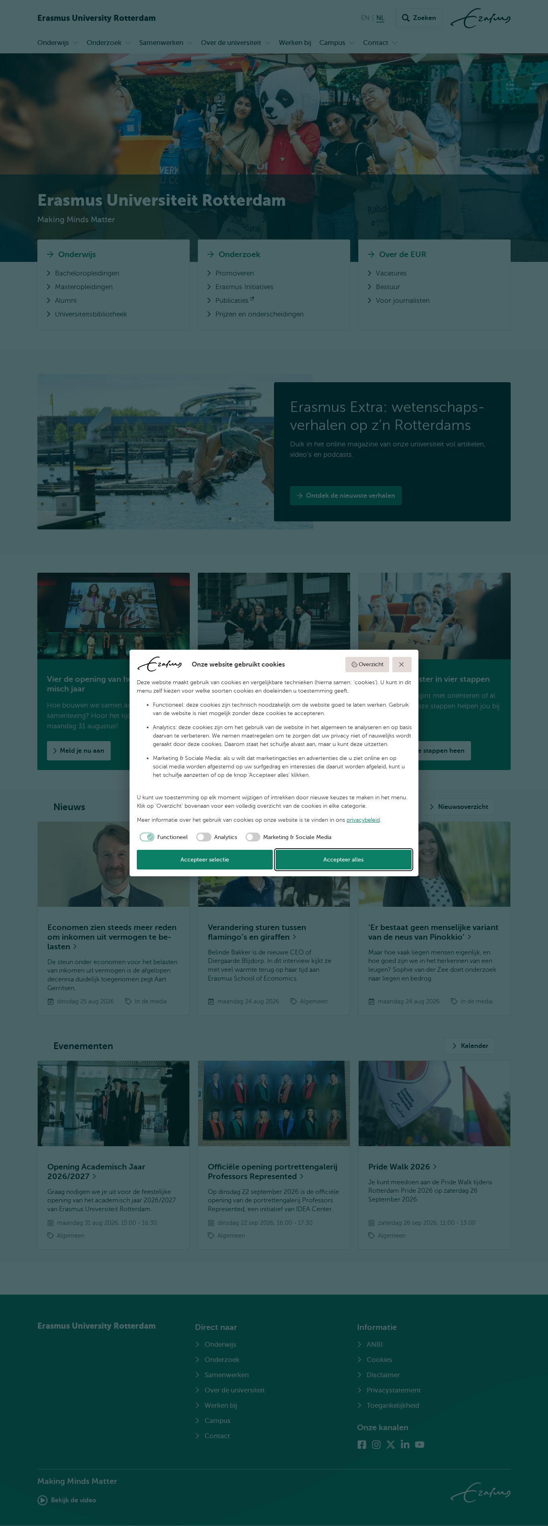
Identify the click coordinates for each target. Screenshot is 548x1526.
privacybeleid (363, 820)
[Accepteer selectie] (402, 664)
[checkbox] (162, 837)
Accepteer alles (343, 860)
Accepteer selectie (205, 860)
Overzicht (371, 664)
